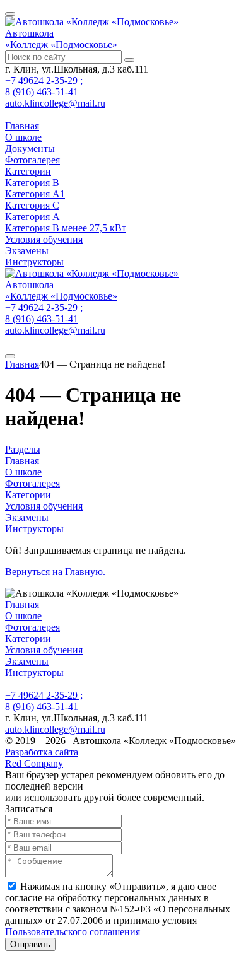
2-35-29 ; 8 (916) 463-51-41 (44, 86)
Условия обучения (44, 239)
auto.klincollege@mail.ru (55, 103)
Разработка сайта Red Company (41, 758)
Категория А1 (35, 194)
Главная (22, 125)
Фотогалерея (32, 159)
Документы (30, 148)
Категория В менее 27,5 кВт (65, 228)
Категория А (32, 216)
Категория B (32, 182)
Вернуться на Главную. (55, 571)
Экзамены (27, 250)
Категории (28, 171)
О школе (23, 137)
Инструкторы (34, 262)
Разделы (22, 449)
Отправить (30, 944)
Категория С (32, 205)
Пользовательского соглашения (72, 931)
